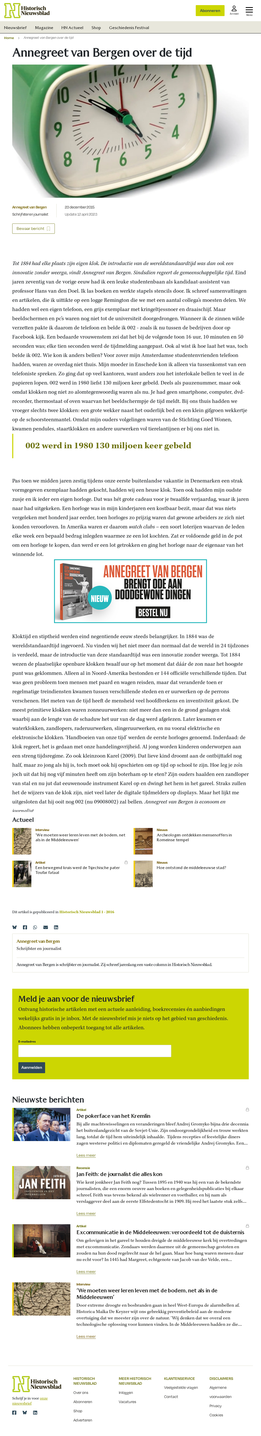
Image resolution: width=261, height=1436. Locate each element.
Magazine (44, 27)
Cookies (216, 1415)
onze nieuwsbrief (30, 1401)
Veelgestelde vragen (181, 1387)
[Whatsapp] (35, 927)
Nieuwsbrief (15, 27)
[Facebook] (25, 927)
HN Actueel (72, 27)
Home (9, 37)
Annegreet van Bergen (29, 207)
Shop (96, 27)
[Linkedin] (56, 927)
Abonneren (210, 10)
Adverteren (82, 1420)
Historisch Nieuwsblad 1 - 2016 (86, 912)
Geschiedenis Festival (129, 27)
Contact (171, 1396)
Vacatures (127, 1401)
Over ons (80, 1392)
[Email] (45, 927)
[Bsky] (24, 1412)
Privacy (216, 1405)
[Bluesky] (14, 927)
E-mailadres (27, 1041)
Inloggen (126, 1392)
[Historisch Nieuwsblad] (27, 10)
